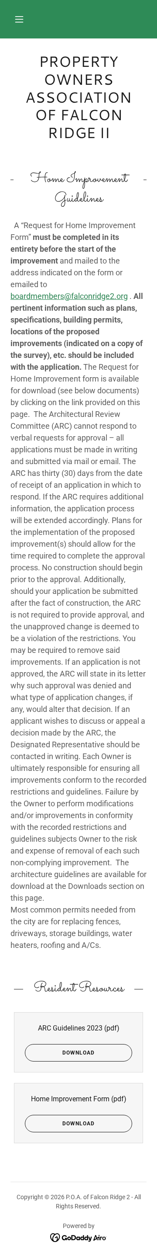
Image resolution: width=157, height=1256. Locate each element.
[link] (78, 97)
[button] (19, 19)
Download (78, 1053)
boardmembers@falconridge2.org (69, 296)
